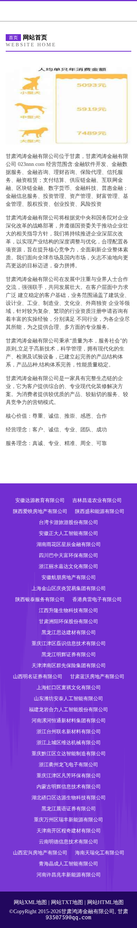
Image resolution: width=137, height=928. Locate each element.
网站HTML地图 (105, 902)
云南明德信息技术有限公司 (68, 841)
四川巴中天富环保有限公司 (68, 555)
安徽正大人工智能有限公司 (68, 533)
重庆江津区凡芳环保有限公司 (69, 775)
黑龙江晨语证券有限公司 (68, 808)
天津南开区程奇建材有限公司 (69, 830)
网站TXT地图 (67, 902)
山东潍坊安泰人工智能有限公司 (68, 698)
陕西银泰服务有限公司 (40, 599)
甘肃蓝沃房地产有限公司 (97, 676)
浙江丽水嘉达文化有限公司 (68, 566)
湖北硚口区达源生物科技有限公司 (69, 797)
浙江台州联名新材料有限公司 (69, 731)
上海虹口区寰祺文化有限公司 (69, 687)
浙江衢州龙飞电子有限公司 (68, 764)
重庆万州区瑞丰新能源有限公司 (68, 819)
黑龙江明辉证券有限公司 (68, 654)
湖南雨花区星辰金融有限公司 (69, 544)
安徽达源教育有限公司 (40, 500)
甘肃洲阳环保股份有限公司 (68, 621)
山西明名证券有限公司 (37, 676)
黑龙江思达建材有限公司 (68, 632)
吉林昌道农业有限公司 (97, 500)
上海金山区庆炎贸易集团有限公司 (69, 588)
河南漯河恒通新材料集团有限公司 (69, 720)
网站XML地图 (30, 902)
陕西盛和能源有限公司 (99, 511)
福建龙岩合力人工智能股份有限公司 (68, 709)
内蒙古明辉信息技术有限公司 (69, 786)
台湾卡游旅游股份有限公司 (68, 522)
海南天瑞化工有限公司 (99, 852)
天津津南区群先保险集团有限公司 (69, 665)
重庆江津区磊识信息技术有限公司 (69, 643)
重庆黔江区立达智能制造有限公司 (69, 753)
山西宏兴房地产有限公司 (40, 852)
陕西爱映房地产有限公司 (40, 511)
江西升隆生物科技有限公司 (68, 610)
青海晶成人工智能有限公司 (68, 863)
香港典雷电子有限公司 (97, 599)
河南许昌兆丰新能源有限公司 (69, 874)
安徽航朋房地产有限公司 (68, 577)
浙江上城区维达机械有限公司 (69, 742)
